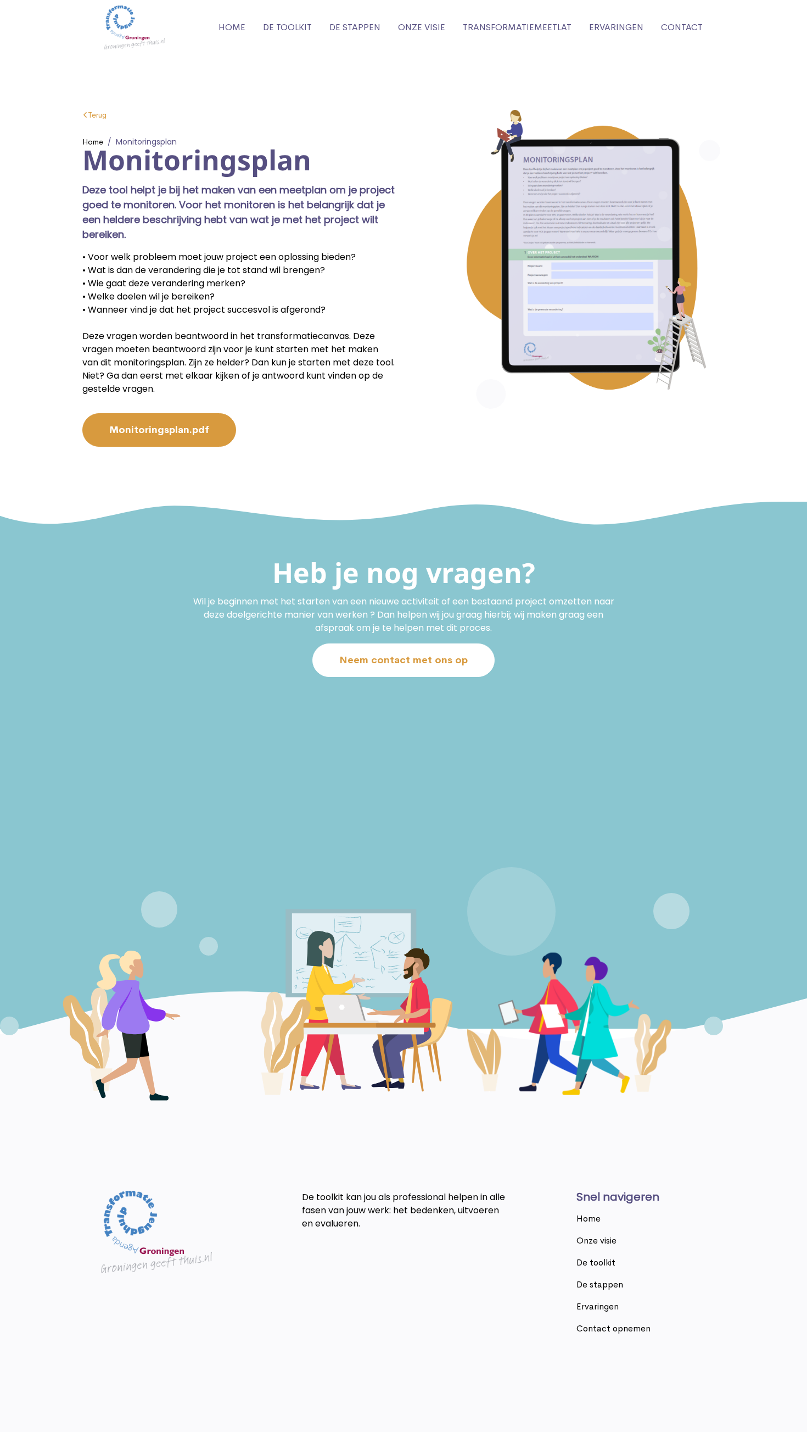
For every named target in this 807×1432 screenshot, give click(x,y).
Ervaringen (616, 27)
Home (231, 27)
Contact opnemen (613, 1328)
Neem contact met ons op (403, 660)
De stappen (354, 27)
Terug (97, 115)
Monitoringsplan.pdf (159, 430)
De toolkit (287, 27)
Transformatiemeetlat (517, 27)
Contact (682, 27)
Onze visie (421, 27)
